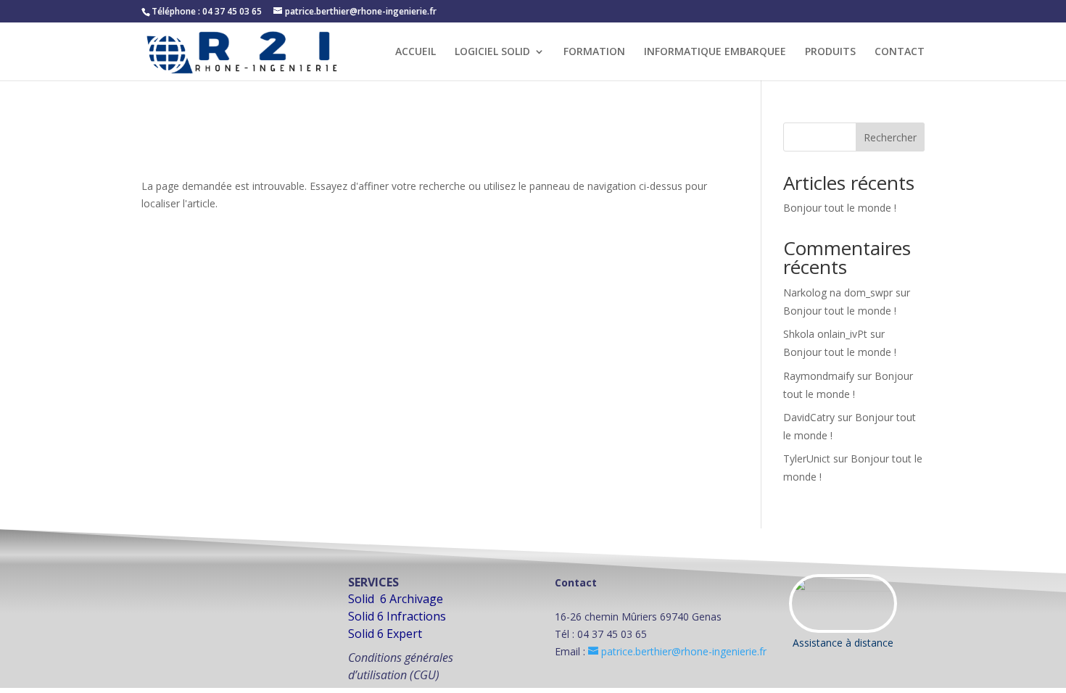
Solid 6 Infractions (397, 616)
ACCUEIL (415, 52)
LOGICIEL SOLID (492, 52)
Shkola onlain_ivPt (825, 334)
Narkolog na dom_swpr (838, 292)
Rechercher (890, 137)
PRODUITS (830, 52)
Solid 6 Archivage (395, 599)
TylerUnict (806, 458)
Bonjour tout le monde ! (839, 208)
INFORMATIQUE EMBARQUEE (715, 52)
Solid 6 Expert (385, 634)
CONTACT (900, 52)
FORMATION (594, 52)
